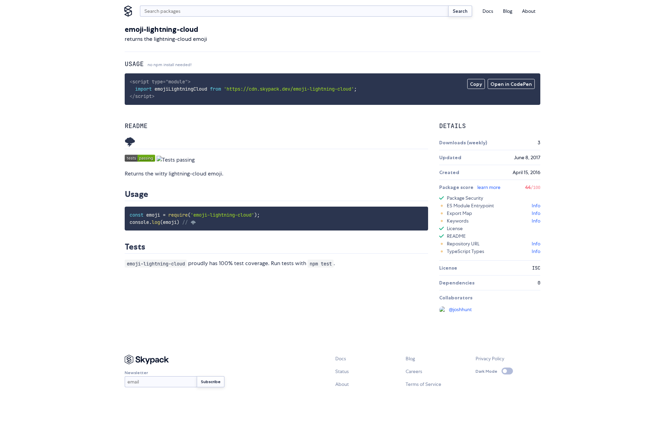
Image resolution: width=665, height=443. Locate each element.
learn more (488, 187)
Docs (487, 11)
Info (536, 205)
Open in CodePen (511, 84)
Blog (507, 11)
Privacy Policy (490, 358)
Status (342, 371)
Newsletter (136, 372)
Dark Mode (486, 371)
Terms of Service (423, 384)
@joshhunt (460, 309)
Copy (476, 84)
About (528, 11)
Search (460, 11)
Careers (414, 371)
